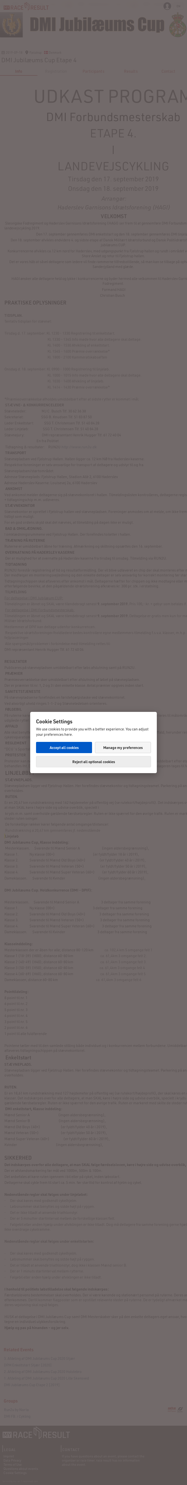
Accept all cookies (64, 747)
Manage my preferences (123, 747)
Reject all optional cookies (93, 761)
